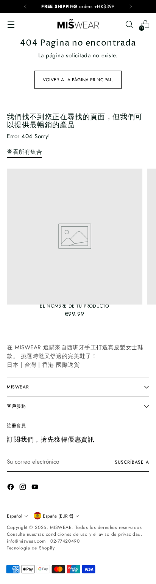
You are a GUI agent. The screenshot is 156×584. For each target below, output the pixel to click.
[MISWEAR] (78, 24)
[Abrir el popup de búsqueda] (129, 24)
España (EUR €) (58, 516)
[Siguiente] (130, 6)
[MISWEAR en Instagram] (23, 488)
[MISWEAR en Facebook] (11, 488)
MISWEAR (61, 527)
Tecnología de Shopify (31, 548)
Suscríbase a (132, 462)
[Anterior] (25, 6)
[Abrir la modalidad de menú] (11, 24)
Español (14, 516)
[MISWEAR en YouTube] (35, 488)
